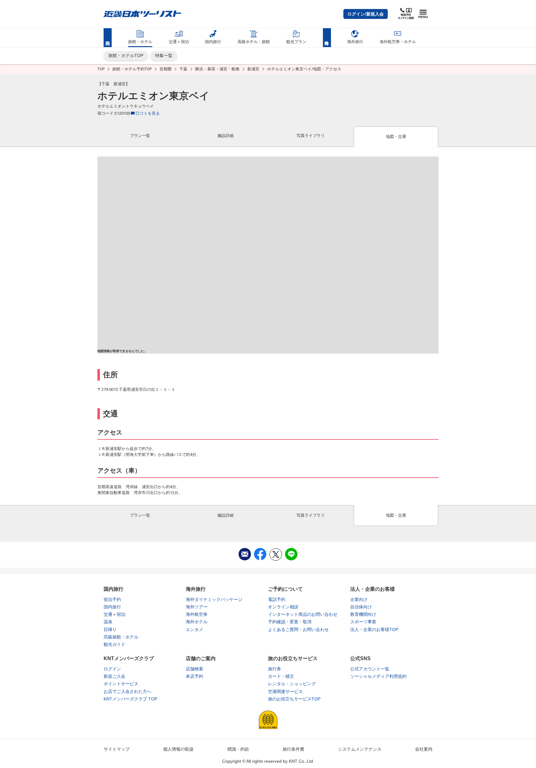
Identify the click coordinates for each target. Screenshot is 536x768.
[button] (365, 14)
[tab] (140, 136)
